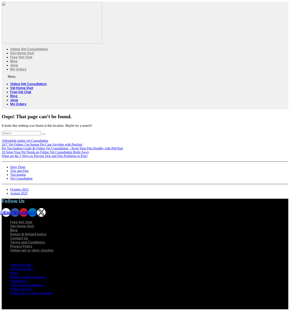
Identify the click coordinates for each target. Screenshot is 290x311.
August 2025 (19, 193)
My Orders (18, 69)
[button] (93, 77)
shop (14, 65)
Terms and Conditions (27, 242)
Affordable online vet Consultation (25, 140)
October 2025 (19, 189)
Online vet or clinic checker (32, 250)
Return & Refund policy (28, 234)
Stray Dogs (17, 167)
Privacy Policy (21, 246)
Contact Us (19, 238)
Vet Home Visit (22, 53)
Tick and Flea (19, 171)
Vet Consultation (21, 178)
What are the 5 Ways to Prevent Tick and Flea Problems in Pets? (45, 156)
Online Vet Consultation (29, 49)
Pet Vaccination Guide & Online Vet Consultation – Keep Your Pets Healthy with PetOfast (62, 148)
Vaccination (18, 174)
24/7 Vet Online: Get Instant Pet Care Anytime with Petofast (42, 144)
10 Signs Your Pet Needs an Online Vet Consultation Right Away (45, 152)
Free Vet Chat (21, 57)
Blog (13, 61)
